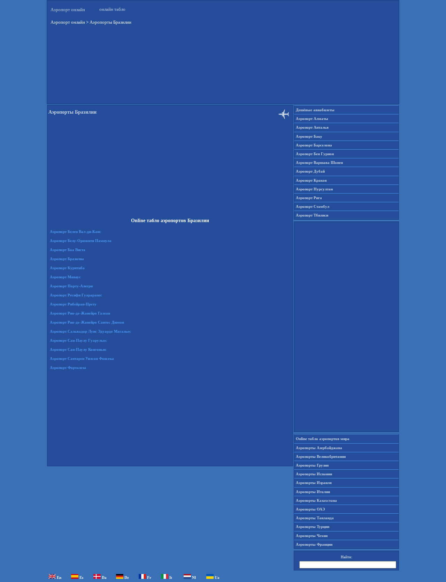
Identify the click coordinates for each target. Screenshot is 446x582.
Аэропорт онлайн (68, 9)
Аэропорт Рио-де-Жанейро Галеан (80, 313)
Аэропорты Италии (313, 492)
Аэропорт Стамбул (312, 206)
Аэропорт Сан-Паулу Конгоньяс (78, 349)
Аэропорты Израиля (314, 483)
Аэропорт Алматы (312, 118)
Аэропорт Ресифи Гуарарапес (76, 295)
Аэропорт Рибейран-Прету (73, 304)
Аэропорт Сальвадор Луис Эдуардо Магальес (90, 331)
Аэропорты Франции (314, 544)
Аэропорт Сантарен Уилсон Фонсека (82, 358)
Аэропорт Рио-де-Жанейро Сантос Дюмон (87, 322)
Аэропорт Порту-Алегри (71, 286)
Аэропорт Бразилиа (67, 259)
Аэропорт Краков (311, 180)
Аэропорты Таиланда (315, 518)
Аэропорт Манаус (65, 277)
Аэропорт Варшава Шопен (319, 162)
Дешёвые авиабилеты (315, 110)
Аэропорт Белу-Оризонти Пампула (81, 241)
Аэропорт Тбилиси (312, 215)
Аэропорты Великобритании (321, 456)
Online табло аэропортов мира (322, 439)
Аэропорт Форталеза (68, 367)
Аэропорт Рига (309, 198)
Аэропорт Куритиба (67, 268)
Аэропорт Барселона (314, 145)
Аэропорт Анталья (312, 127)
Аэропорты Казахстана (316, 500)
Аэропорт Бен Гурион (315, 154)
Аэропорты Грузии (312, 465)
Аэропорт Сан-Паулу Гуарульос (78, 340)
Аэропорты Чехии (312, 536)
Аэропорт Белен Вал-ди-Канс (75, 231)
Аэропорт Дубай (310, 171)
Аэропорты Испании (314, 474)
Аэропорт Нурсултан (314, 189)
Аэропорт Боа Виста (67, 250)
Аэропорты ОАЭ (310, 509)
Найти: (346, 557)
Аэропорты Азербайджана (319, 448)
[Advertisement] (223, 69)
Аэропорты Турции (312, 526)
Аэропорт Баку (309, 136)
